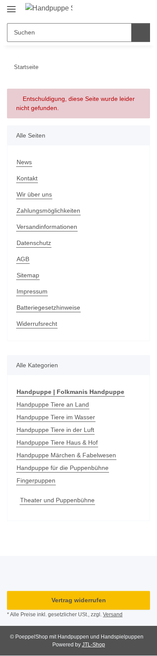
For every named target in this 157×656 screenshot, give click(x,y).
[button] (115, 9)
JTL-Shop (93, 645)
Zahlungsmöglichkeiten (48, 210)
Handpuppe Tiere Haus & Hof (57, 442)
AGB (23, 258)
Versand (113, 614)
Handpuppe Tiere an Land (53, 404)
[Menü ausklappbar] (11, 5)
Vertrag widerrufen (78, 600)
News (24, 162)
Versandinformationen (47, 226)
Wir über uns (34, 194)
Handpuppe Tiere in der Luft (55, 429)
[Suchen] (140, 32)
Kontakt (27, 178)
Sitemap (28, 275)
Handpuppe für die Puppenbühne (63, 467)
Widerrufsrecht (37, 323)
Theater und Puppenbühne (57, 500)
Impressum (32, 291)
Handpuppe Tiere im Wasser (56, 417)
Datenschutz (34, 242)
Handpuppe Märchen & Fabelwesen (66, 455)
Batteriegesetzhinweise (48, 307)
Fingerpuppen (36, 480)
